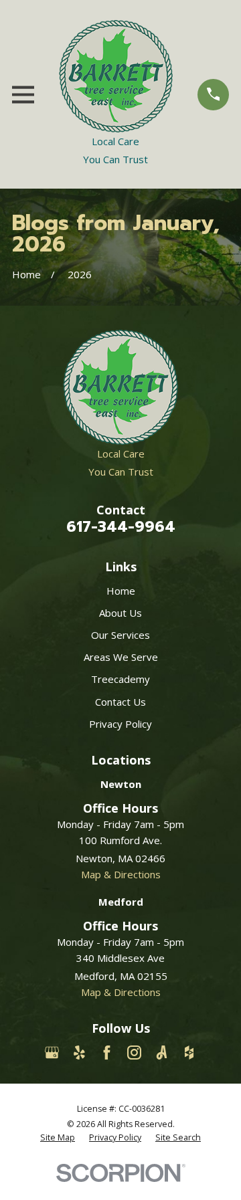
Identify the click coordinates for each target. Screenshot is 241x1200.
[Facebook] (107, 1052)
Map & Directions (121, 874)
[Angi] (162, 1052)
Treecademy (120, 679)
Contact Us (120, 701)
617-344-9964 (120, 526)
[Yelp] (79, 1052)
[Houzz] (189, 1052)
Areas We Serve (121, 657)
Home (120, 590)
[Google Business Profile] (52, 1052)
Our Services (120, 634)
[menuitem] (57, 1138)
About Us (120, 612)
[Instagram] (134, 1052)
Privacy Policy (120, 723)
